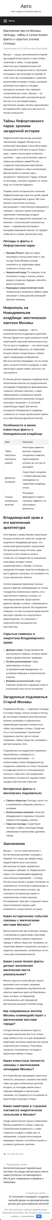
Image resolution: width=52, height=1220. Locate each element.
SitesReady (42, 48)
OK (38, 1216)
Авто (26, 6)
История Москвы (15, 1154)
